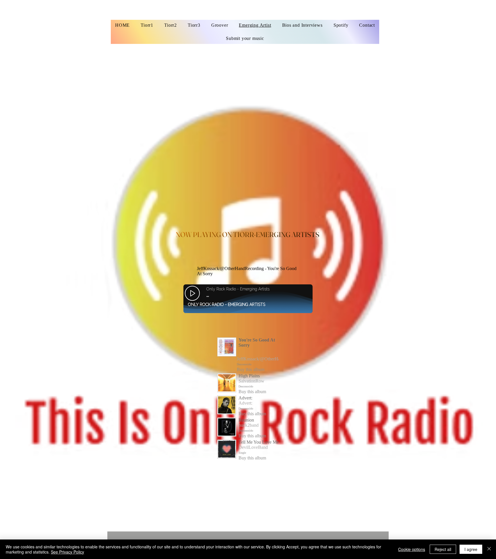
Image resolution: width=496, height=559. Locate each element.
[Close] (489, 549)
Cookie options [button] (411, 549)
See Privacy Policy (67, 552)
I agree (470, 549)
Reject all (443, 549)
